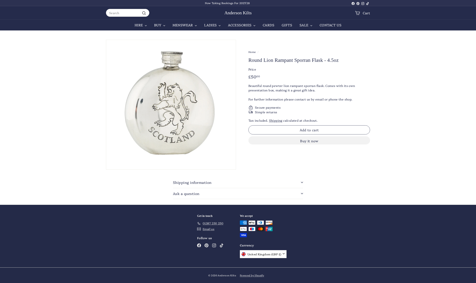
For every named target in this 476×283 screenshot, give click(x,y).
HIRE (139, 25)
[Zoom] (171, 104)
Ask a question (186, 193)
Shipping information (192, 182)
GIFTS (287, 25)
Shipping (275, 120)
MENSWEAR (183, 25)
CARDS (268, 25)
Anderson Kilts (238, 12)
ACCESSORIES (240, 25)
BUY (158, 25)
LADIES (211, 25)
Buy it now (309, 141)
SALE (304, 25)
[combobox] (127, 13)
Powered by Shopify (252, 275)
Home (252, 51)
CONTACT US (330, 25)
